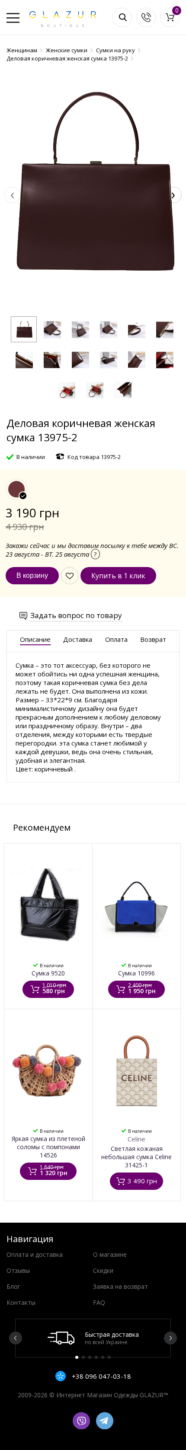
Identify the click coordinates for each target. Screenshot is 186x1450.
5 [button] (102, 1357)
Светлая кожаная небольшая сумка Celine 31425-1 (136, 1156)
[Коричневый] (16, 489)
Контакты (20, 1302)
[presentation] (12, 195)
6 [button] (109, 1357)
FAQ (99, 1302)
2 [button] (83, 1357)
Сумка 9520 (48, 973)
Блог (13, 1286)
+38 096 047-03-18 (100, 1376)
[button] (24, 329)
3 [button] (89, 1357)
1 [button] (76, 1357)
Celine (136, 1139)
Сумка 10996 (136, 973)
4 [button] (96, 1357)
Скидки (103, 1270)
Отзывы (18, 1270)
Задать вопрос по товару (76, 615)
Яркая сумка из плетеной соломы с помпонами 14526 (48, 1147)
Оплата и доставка (34, 1254)
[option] (93, 1338)
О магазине (110, 1254)
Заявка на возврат (120, 1286)
